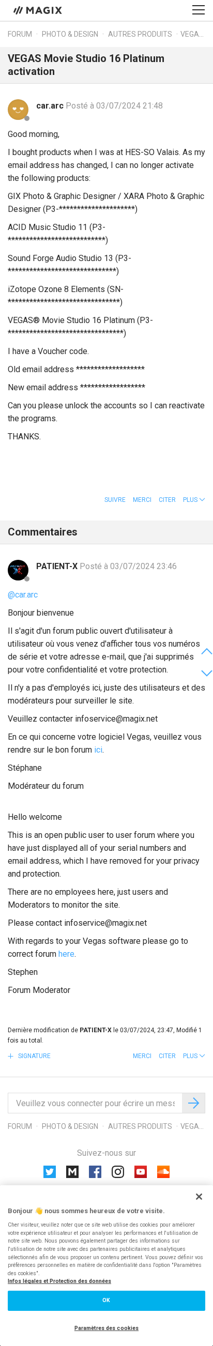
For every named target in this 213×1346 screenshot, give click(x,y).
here (66, 954)
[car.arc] (18, 109)
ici (98, 750)
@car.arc (23, 595)
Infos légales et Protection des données (59, 1281)
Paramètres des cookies (106, 1328)
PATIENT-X (58, 566)
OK (106, 1300)
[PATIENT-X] (18, 570)
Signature (34, 1056)
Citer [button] (167, 499)
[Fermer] (199, 1196)
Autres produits (140, 34)
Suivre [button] (115, 499)
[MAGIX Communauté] (38, 10)
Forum (20, 34)
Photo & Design (70, 34)
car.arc (51, 106)
